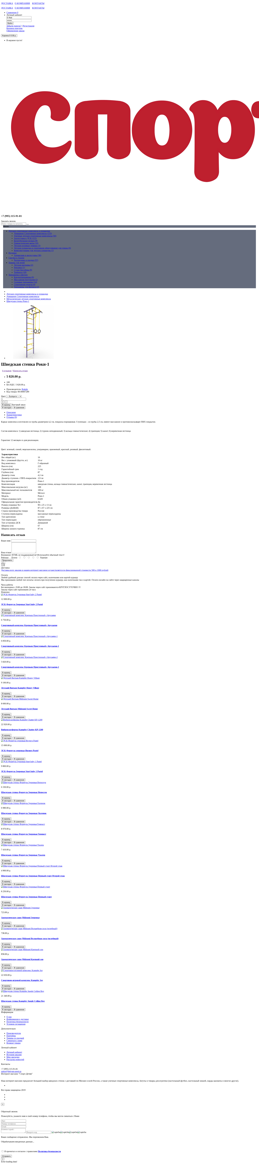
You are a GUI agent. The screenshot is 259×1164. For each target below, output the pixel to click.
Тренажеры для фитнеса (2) (26, 287)
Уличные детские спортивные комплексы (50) (35, 236)
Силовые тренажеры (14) (25, 282)
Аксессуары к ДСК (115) (25, 238)
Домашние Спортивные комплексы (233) (33, 233)
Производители (13, 1033)
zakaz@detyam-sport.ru (11, 1071)
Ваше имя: (6, 541)
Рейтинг (5, 557)
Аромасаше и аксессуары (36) (27, 255)
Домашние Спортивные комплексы (22, 296)
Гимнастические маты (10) (26, 243)
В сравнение (19, 408)
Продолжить (7, 560)
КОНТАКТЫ (38, 3)
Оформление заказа (15, 31)
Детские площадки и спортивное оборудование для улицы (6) (42, 248)
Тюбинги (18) (20, 272)
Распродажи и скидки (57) (26, 260)
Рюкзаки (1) (19, 267)
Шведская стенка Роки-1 (17, 301)
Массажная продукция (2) (26, 280)
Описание (11, 412)
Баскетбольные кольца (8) (26, 241)
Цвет (3, 396)
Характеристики (14, 415)
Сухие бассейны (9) (23, 270)
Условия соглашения (15, 1024)
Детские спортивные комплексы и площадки (27, 294)
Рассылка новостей (15, 1059)
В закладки (6, 408)
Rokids (25, 389)
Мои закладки (12, 1057)
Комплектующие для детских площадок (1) (34, 250)
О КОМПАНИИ (22, 3)
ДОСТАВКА (7, 3)
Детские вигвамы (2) (23, 265)
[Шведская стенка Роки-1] (33, 358)
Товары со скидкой (15, 1038)
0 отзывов (6, 371)
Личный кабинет (14, 1052)
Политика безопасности (17, 1021)
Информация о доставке (17, 1019)
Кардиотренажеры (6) (24, 277)
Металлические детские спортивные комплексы (28, 299)
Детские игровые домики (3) (27, 245)
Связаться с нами (14, 1040)
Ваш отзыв (6, 552)
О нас (9, 1017)
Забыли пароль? (13, 26)
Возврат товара (13, 1043)
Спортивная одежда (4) (24, 284)
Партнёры (11, 1036)
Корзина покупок (14, 28)
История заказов (14, 1054)
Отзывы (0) (11, 417)
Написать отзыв (20, 371)
